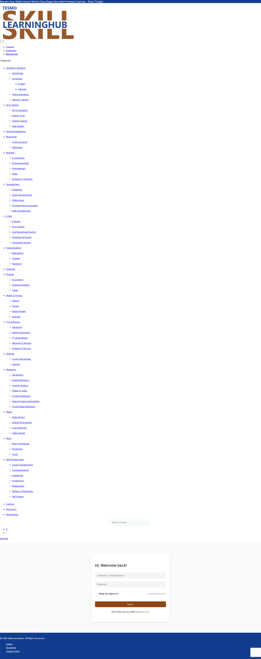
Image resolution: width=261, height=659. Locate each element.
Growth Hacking (20, 385)
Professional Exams (22, 237)
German (22, 89)
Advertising (17, 375)
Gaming (16, 364)
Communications (20, 470)
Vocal (15, 454)
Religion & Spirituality (22, 491)
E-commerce (18, 158)
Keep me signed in (108, 593)
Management (18, 168)
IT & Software (13, 322)
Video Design (18, 433)
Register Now (142, 611)
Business (10, 152)
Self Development (15, 459)
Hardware (17, 327)
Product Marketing (21, 396)
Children (16, 258)
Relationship (18, 486)
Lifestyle (10, 353)
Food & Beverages (21, 359)
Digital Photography (22, 422)
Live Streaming (19, 427)
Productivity (18, 480)
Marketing (11, 369)
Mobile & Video (19, 390)
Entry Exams (18, 226)
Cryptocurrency (19, 142)
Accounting (17, 279)
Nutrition (16, 316)
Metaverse (17, 147)
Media (9, 412)
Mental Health (19, 311)
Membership (12, 54)
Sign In (130, 604)
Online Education (20, 94)
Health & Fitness (14, 295)
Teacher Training (20, 99)
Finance (10, 274)
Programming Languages (25, 205)
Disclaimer (11, 647)
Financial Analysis (21, 285)
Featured (10, 269)
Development (12, 184)
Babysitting (17, 253)
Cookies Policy (13, 651)
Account (4, 538)
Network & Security (21, 343)
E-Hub (9, 216)
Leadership (17, 475)
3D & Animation (20, 110)
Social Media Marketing (23, 406)
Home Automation (21, 332)
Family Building (13, 248)
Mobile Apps (18, 200)
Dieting (15, 300)
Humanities (17, 73)
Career (9, 644)
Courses (10, 47)
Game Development (22, 195)
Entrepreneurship (20, 163)
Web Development (21, 211)
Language (17, 78)
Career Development (22, 465)
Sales (14, 173)
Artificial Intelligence (16, 131)
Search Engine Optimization (26, 401)
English (21, 84)
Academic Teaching (15, 68)
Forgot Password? (157, 593)
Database (17, 189)
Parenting (17, 263)
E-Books (16, 221)
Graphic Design (19, 121)
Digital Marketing (20, 380)
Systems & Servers (21, 348)
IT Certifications (20, 338)
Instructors (11, 50)
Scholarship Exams (21, 242)
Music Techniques (20, 443)
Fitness (15, 306)
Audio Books (18, 417)
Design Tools (18, 115)
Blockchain (11, 136)
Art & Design (12, 105)
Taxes (15, 290)
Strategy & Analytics (22, 179)
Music (8, 438)
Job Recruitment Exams (24, 232)
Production (17, 449)
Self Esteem (18, 496)
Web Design (18, 126)
